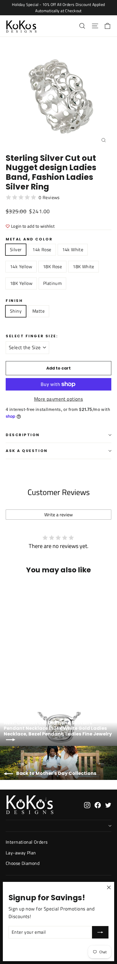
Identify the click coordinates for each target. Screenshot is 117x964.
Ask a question (27, 450)
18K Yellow (21, 283)
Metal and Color (29, 239)
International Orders (27, 842)
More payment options (58, 399)
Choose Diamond (22, 863)
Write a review (58, 514)
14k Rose (41, 249)
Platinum (52, 283)
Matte (38, 311)
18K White (83, 266)
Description (23, 434)
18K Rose (52, 266)
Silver (16, 249)
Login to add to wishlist (33, 226)
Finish (14, 300)
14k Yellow (21, 266)
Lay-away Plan (21, 852)
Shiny (16, 311)
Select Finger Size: (32, 336)
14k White (72, 249)
